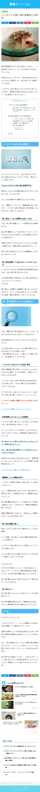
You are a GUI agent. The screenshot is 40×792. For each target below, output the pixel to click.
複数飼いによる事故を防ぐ (21, 123)
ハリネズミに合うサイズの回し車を (23, 118)
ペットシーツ (19, 127)
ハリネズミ (4, 11)
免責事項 (27, 787)
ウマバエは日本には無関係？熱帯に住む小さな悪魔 (20, 766)
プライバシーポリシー (16, 787)
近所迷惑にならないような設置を (23, 121)
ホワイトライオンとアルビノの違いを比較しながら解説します (20, 752)
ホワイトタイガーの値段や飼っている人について (20, 746)
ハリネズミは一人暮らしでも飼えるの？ (16, 470)
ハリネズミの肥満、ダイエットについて (16, 409)
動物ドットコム (20, 4)
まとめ (10, 133)
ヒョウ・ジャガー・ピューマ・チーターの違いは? (20, 773)
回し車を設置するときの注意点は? (19, 116)
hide (25, 101)
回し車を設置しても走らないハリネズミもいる (24, 110)
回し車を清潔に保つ (19, 125)
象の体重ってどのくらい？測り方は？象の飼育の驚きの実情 (20, 759)
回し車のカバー (20, 129)
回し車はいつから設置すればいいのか (24, 107)
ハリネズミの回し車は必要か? (18, 105)
